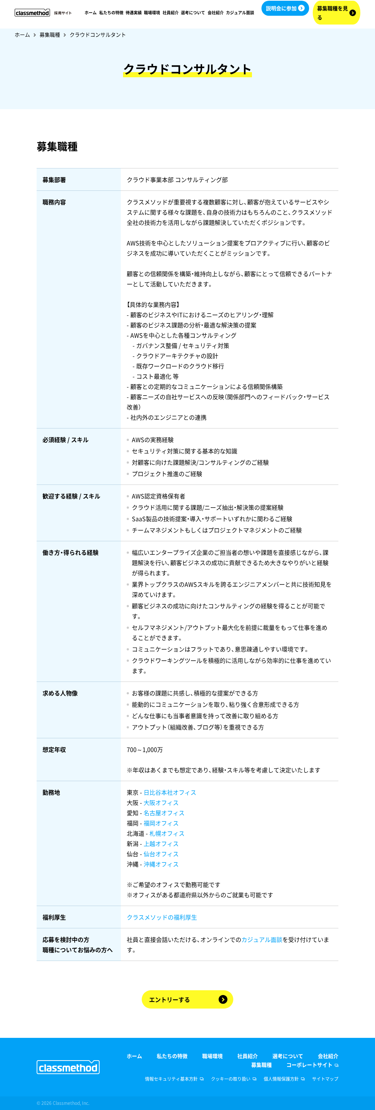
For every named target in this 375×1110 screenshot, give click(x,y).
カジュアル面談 (240, 13)
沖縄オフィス (161, 864)
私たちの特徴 (111, 13)
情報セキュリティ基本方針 (171, 1079)
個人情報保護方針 (281, 1079)
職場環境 (152, 13)
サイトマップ (325, 1079)
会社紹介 (216, 13)
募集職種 (50, 34)
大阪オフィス (161, 802)
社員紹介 (171, 13)
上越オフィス (161, 843)
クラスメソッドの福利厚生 (162, 917)
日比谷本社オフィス (170, 792)
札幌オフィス (167, 833)
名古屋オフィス (164, 812)
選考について (193, 13)
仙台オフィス (161, 853)
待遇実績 (134, 13)
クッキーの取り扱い (230, 1079)
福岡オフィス (161, 822)
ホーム (91, 13)
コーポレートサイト (309, 1064)
